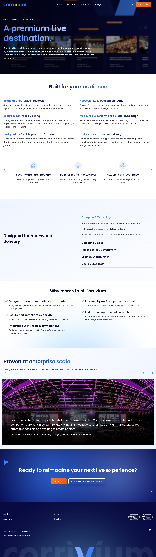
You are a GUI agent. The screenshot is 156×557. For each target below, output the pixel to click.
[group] (33, 172)
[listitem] (78, 412)
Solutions (72, 4)
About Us (86, 4)
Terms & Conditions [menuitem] (10, 531)
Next (150, 170)
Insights (99, 4)
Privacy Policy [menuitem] (25, 531)
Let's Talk (143, 4)
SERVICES (13, 20)
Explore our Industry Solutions (86, 481)
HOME (5, 20)
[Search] (132, 4)
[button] (150, 529)
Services (57, 4)
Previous (5, 170)
